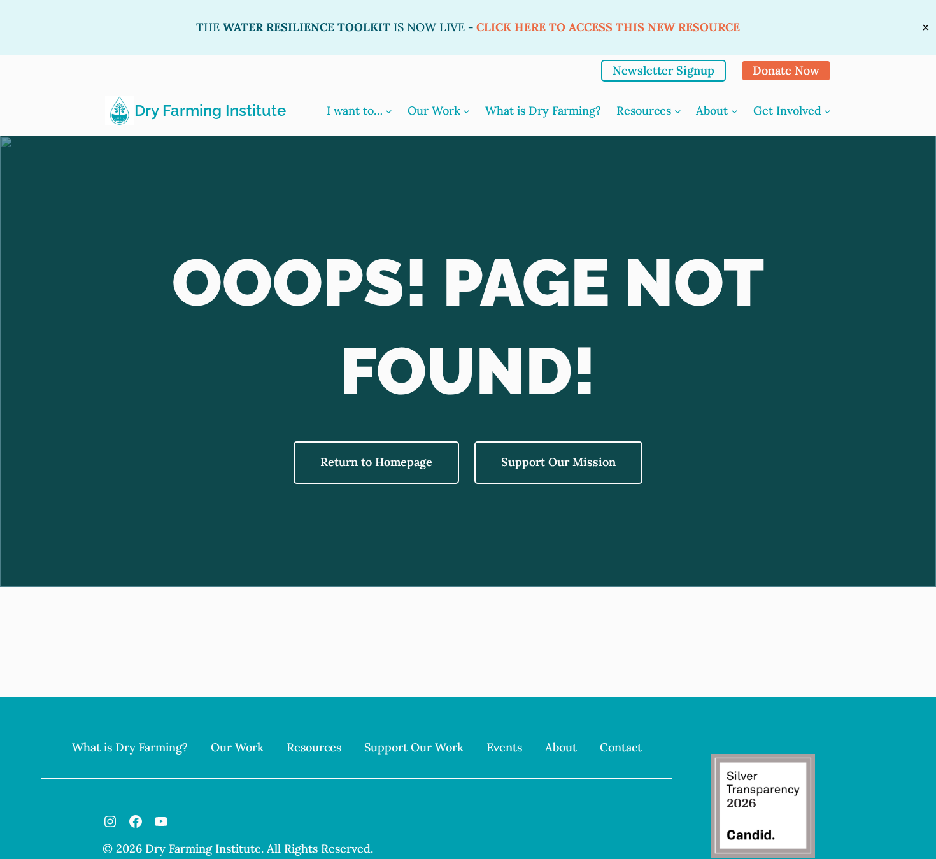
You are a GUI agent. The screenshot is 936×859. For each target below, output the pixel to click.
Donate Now (786, 70)
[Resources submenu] (677, 111)
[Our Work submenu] (466, 111)
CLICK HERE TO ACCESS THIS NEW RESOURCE (608, 27)
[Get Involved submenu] (827, 111)
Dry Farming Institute (210, 110)
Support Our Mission (558, 462)
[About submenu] (734, 111)
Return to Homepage (376, 462)
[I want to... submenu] (388, 111)
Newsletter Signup (663, 70)
